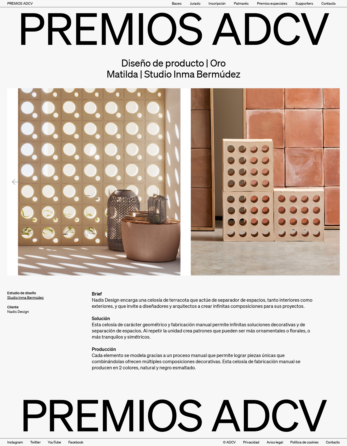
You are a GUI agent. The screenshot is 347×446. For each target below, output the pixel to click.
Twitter (35, 442)
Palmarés (241, 3)
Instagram (15, 442)
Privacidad (251, 442)
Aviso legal (275, 442)
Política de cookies (304, 442)
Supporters (304, 3)
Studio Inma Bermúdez (25, 297)
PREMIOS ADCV (20, 3)
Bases (177, 3)
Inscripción (217, 3)
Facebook (75, 442)
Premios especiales (272, 3)
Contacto (328, 3)
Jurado (195, 3)
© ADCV (229, 442)
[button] (17, 181)
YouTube (54, 442)
